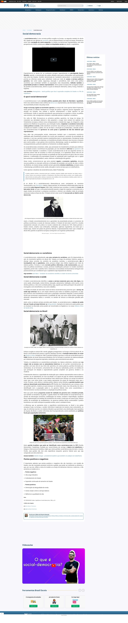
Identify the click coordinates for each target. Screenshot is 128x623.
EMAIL (126, 1)
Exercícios (91, 10)
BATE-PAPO (119, 1)
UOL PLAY (34, 1)
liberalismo (39, 185)
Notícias (101, 10)
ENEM (71, 10)
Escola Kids (81, 10)
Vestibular (62, 10)
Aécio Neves (28, 506)
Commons (33, 506)
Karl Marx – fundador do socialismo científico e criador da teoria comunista (55, 273)
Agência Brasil (28, 509)
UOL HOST (19, 1)
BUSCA (112, 1)
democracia (53, 103)
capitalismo (77, 149)
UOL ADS (39, 1)
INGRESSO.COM (12, 1)
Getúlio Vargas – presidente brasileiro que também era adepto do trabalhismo (58, 456)
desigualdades (52, 304)
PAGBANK (24, 1)
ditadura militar (30, 355)
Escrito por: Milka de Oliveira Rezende (39, 514)
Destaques (38, 10)
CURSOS (29, 1)
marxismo (45, 40)
